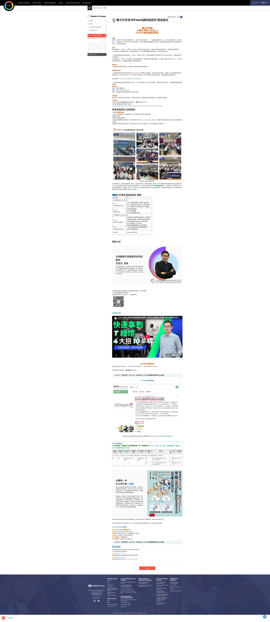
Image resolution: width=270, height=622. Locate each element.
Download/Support (49, 3)
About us (109, 580)
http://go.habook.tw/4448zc (120, 557)
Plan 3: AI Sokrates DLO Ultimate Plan (128, 592)
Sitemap (122, 612)
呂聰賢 (121, 523)
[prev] (89, 35)
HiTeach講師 (147, 120)
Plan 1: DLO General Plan (126, 588)
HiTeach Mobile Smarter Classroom (162, 585)
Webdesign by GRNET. (153, 612)
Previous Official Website (111, 593)
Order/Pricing (86, 3)
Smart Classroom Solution (161, 579)
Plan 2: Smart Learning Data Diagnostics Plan (145, 585)
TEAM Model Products (173, 579)
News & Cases (37, 3)
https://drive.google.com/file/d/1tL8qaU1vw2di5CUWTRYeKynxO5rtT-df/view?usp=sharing (137, 106)
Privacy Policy (115, 612)
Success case (93, 30)
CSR (108, 582)
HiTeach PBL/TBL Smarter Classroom (161, 592)
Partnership (110, 586)
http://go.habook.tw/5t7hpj (119, 553)
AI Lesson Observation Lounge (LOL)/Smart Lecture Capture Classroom (161, 599)
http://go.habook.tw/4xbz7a (132, 559)
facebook (181, 17)
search (261, 2)
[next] (105, 35)
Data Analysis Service (126, 604)
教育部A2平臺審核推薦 (132, 187)
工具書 (130, 484)
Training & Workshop (126, 602)
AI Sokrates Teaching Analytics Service (128, 582)
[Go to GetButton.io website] (3, 620)
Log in (256, 2)
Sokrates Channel (111, 595)
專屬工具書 (178, 185)
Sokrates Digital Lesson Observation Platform (126, 585)
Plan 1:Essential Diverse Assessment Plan (144, 582)
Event (91, 23)
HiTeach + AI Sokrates (175, 587)
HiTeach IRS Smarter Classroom (161, 589)
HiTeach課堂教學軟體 (146, 380)
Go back (147, 568)
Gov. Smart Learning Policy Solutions (161, 582)
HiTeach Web (173, 585)
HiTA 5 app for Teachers (176, 591)
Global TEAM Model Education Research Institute (112, 589)
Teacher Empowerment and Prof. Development (129, 600)
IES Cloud (172, 589)
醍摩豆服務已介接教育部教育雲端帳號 (161, 436)
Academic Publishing (95, 27)
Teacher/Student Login (73, 3)
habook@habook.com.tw (96, 593)
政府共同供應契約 (127, 455)
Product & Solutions (24, 3)
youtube (98, 601)
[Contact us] (264, 616)
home (90, 8)
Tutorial (60, 3)
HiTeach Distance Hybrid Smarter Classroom (162, 595)
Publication (123, 606)
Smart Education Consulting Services (127, 597)
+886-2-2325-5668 (96, 595)
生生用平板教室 (117, 443)
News (105, 8)
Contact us (110, 584)
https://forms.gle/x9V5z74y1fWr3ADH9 (130, 78)
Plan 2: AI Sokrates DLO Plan (127, 590)
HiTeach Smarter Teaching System (174, 582)
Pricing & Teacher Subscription (160, 603)
